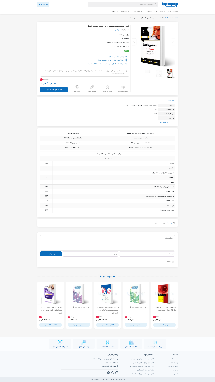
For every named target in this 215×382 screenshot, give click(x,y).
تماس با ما (174, 373)
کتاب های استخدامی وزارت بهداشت (143, 373)
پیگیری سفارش (151, 11)
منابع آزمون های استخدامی (145, 370)
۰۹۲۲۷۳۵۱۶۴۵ (111, 363)
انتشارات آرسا (167, 18)
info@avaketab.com (109, 366)
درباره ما (175, 370)
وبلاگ (161, 11)
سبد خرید (42, 4)
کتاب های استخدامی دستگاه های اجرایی (141, 366)
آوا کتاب (175, 18)
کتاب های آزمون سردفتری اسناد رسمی (142, 362)
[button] (173, 42)
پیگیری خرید (174, 362)
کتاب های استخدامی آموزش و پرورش (142, 359)
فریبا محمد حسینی (160, 223)
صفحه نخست (171, 11)
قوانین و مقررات (173, 366)
